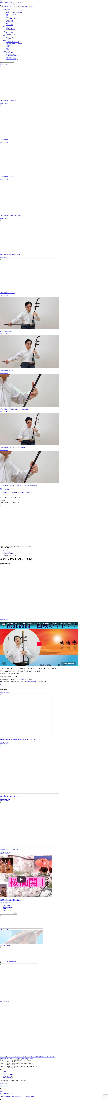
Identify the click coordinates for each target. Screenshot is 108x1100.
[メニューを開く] (1, 63)
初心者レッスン (4, 64)
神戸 (4, 35)
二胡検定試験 (9, 20)
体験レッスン (3, 2)
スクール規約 (9, 25)
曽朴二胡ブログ (10, 57)
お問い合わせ (6, 51)
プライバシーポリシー (12, 54)
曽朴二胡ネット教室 (11, 59)
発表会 (7, 49)
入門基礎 (8, 45)
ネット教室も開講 (19, 679)
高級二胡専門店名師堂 (12, 55)
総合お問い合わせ (7, 1076)
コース (7, 11)
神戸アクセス (9, 37)
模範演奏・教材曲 (4, 620)
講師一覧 (8, 17)
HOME (4, 1071)
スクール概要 (6, 9)
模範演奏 (8, 48)
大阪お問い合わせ (10, 34)
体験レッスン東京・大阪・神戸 (14, 12)
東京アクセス (9, 28)
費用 (7, 15)
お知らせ (5, 40)
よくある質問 (9, 52)
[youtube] (2, 5)
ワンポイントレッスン (12, 14)
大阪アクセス (9, 32)
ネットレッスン (11, 2)
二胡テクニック (10, 46)
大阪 (4, 31)
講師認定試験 (9, 22)
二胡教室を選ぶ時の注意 (12, 42)
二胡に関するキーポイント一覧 (14, 43)
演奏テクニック (7, 908)
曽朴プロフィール (13, 18)
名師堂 (19, 2)
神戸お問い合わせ (10, 38)
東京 (4, 26)
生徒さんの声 (9, 23)
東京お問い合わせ (10, 29)
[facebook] (0, 5)
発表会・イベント (7, 910)
